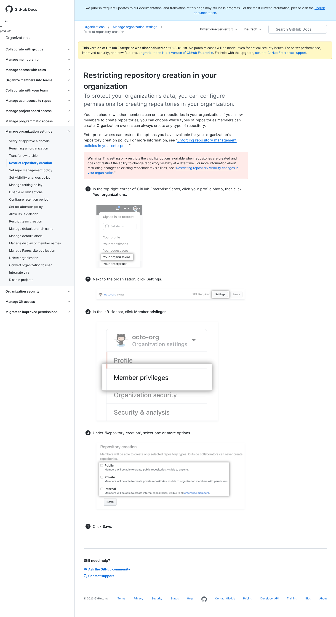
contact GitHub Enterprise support (280, 53)
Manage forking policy (26, 185)
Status (175, 598)
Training (292, 598)
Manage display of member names (35, 243)
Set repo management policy (30, 170)
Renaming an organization (28, 148)
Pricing (247, 598)
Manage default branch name (31, 228)
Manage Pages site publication (32, 250)
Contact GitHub (225, 598)
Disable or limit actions (26, 192)
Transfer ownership (23, 155)
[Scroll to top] (326, 607)
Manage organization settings (137, 27)
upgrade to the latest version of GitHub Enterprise (176, 53)
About (323, 598)
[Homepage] (204, 599)
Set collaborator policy (26, 207)
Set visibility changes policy (30, 177)
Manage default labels (25, 236)
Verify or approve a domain (29, 141)
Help (190, 598)
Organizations (17, 37)
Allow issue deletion (23, 214)
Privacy (138, 598)
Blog (308, 598)
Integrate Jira (19, 272)
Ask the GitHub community (109, 569)
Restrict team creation (25, 221)
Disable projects (21, 280)
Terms (121, 598)
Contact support (101, 576)
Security (157, 598)
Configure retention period (28, 199)
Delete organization (23, 258)
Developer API (269, 598)
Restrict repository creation (30, 163)
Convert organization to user (30, 265)
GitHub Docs (26, 9)
